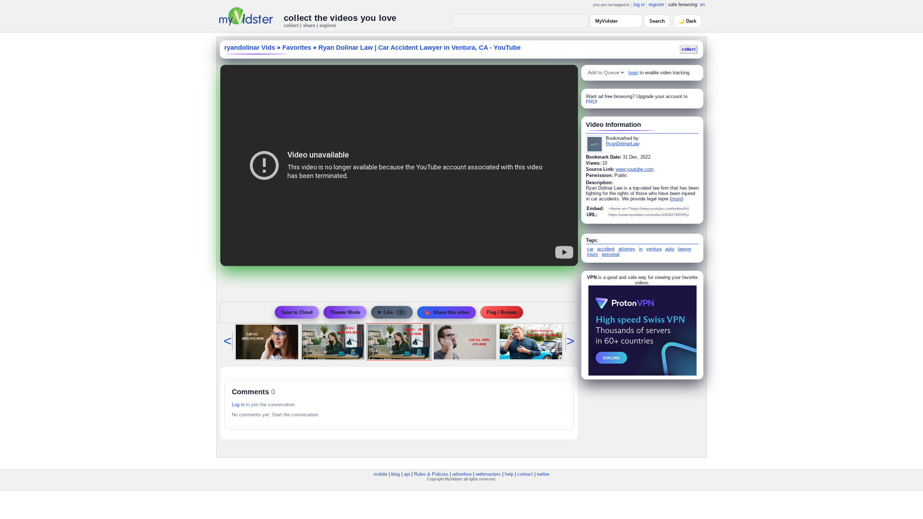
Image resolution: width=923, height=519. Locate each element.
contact (525, 474)
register (656, 4)
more (676, 198)
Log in (238, 404)
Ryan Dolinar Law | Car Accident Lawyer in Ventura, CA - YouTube (419, 47)
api (407, 474)
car (590, 249)
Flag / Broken (502, 312)
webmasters (488, 474)
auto (669, 249)
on (702, 4)
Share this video (446, 312)
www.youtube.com (635, 169)
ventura (654, 249)
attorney (626, 249)
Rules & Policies (431, 474)
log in (639, 4)
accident (606, 249)
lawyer (684, 249)
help (509, 474)
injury (592, 254)
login (633, 72)
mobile (380, 474)
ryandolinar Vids (249, 47)
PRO (591, 102)
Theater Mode (345, 312)
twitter (543, 474)
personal (610, 254)
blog (395, 474)
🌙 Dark (687, 21)
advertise (462, 474)
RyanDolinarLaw (622, 143)
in (640, 249)
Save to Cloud (297, 312)
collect (688, 49)
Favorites (296, 47)
